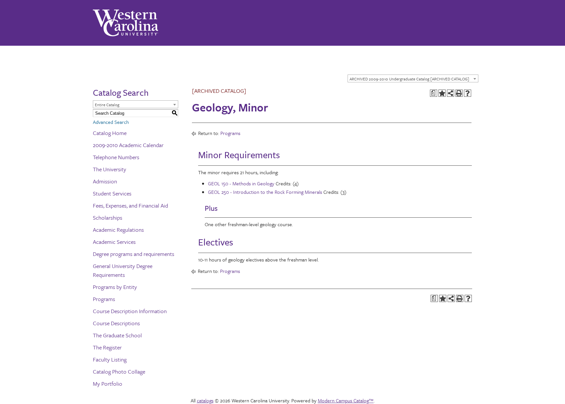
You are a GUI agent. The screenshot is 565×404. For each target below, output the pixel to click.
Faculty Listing (110, 359)
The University (109, 169)
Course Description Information (130, 311)
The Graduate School (117, 335)
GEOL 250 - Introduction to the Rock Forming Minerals (265, 191)
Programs (104, 299)
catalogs (205, 400)
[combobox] (413, 78)
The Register (107, 347)
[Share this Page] (450, 93)
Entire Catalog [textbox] (107, 105)
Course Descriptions (116, 323)
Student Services (112, 193)
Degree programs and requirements (133, 254)
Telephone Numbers (116, 157)
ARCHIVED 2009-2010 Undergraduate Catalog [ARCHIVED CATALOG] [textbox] (409, 79)
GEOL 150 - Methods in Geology (241, 183)
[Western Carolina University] (125, 23)
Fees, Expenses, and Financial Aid (130, 205)
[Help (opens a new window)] (467, 93)
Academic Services (114, 242)
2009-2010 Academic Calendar (128, 145)
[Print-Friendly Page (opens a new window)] (459, 93)
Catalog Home (110, 133)
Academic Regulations (118, 230)
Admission (105, 181)
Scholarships (107, 217)
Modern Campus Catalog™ (346, 400)
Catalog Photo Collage (119, 371)
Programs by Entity (115, 287)
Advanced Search (111, 122)
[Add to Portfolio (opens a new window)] (442, 93)
